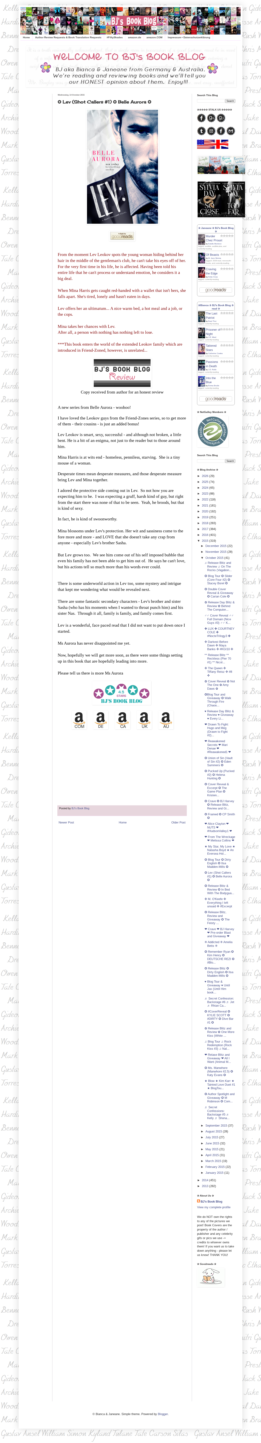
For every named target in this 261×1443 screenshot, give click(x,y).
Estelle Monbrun (215, 244)
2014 (205, 1180)
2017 (205, 529)
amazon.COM (154, 37)
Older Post (178, 822)
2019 (205, 517)
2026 (205, 476)
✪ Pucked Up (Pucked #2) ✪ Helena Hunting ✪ (219, 774)
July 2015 (212, 1137)
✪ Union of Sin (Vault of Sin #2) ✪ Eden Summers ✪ (219, 761)
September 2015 (216, 1125)
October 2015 (214, 558)
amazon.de (134, 37)
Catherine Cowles (215, 353)
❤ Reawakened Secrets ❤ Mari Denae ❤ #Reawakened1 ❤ (218, 746)
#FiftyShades (115, 37)
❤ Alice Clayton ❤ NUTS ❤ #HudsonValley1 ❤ (218, 827)
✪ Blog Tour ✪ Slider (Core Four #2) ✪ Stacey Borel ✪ (218, 579)
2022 (205, 499)
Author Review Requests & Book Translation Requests (68, 37)
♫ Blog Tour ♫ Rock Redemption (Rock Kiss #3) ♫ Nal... (218, 1045)
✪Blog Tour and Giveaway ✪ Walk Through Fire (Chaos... (218, 700)
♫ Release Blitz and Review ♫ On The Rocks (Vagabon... (218, 566)
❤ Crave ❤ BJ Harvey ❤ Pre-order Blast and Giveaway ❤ (219, 932)
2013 (205, 1186)
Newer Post (66, 822)
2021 (205, 505)
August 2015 (214, 1131)
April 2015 (212, 1155)
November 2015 (216, 551)
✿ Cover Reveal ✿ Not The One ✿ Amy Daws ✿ (220, 685)
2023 (205, 493)
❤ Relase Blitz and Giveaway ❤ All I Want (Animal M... (218, 1058)
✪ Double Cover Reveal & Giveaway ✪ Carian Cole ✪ (219, 592)
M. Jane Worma (214, 258)
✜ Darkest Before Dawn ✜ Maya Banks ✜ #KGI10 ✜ (219, 645)
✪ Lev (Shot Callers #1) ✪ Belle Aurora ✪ (218, 876)
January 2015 (214, 1172)
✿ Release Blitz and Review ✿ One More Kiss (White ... (219, 1032)
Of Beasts (212, 254)
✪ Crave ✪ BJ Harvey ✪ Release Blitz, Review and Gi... (219, 804)
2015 (205, 540)
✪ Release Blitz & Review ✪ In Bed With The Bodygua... (219, 889)
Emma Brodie (213, 386)
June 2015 (212, 1143)
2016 (205, 535)
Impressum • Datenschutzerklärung (189, 37)
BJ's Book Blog (211, 1201)
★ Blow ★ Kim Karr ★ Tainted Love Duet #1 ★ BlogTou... (220, 1084)
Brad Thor (212, 321)
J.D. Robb (212, 370)
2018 (205, 523)
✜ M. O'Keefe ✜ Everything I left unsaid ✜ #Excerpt (218, 902)
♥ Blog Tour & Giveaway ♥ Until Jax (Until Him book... (217, 987)
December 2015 (216, 546)
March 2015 (213, 1161)
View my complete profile (213, 1207)
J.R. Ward (212, 337)
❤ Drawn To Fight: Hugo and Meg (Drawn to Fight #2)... (217, 730)
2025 (205, 482)
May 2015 (212, 1149)
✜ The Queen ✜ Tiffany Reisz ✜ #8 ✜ (218, 672)
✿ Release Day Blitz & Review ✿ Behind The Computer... (220, 606)
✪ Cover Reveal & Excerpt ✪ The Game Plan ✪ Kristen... (217, 790)
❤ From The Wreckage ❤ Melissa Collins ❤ (220, 838)
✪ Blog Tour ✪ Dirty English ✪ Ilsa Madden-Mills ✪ (218, 863)
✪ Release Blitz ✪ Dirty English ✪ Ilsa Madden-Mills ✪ (219, 972)
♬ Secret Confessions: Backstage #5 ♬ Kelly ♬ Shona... (217, 1113)
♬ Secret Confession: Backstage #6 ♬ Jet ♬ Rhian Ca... (219, 1002)
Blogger (163, 1414)
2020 (205, 511)
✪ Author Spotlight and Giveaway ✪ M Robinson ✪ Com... (220, 1097)
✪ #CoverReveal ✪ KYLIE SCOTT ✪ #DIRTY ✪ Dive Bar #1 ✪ (219, 1017)
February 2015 (215, 1167)
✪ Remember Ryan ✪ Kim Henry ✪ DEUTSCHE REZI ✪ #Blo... (219, 957)
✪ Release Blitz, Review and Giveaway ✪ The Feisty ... (217, 918)
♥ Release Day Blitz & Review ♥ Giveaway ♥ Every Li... (219, 715)
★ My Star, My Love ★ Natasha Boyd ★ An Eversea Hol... (220, 850)
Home (26, 37)
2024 (205, 487)
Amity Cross (213, 277)
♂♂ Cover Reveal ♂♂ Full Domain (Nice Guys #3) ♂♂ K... (219, 619)
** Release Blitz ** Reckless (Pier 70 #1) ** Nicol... (218, 658)
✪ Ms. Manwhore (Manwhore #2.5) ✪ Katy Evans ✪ (219, 1071)
